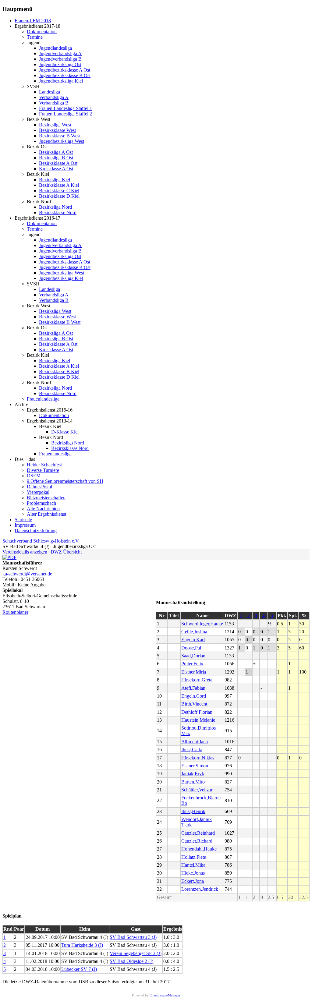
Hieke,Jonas (193, 872)
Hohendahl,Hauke (199, 848)
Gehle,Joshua (194, 631)
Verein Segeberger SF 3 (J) (135, 953)
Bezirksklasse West (57, 130)
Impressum (25, 525)
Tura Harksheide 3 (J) (82, 945)
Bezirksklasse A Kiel (59, 185)
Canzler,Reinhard (198, 833)
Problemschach (41, 503)
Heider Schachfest (44, 464)
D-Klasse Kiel (65, 431)
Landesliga (49, 91)
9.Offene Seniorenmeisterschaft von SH (65, 481)
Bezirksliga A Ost (56, 152)
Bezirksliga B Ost (56, 157)
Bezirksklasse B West (59, 135)
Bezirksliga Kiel (54, 179)
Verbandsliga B (54, 102)
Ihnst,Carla (191, 749)
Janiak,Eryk (192, 773)
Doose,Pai (191, 647)
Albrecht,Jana (194, 741)
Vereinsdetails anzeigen (24, 551)
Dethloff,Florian (196, 712)
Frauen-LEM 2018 (33, 20)
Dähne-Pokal (39, 486)
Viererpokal (38, 492)
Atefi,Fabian (193, 688)
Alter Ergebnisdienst (46, 514)
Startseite (23, 519)
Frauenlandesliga (43, 398)
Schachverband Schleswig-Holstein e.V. (41, 540)
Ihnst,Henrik (193, 811)
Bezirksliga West (55, 124)
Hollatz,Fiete (193, 857)
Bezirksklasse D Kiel (59, 196)
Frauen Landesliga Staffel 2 (65, 113)
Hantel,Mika (193, 865)
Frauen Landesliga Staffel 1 (65, 108)
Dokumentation (42, 31)
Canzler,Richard (196, 841)
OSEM (34, 475)
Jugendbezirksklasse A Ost (64, 70)
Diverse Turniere (43, 470)
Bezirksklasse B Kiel (59, 371)
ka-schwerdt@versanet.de (27, 573)
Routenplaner (15, 612)
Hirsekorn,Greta (196, 679)
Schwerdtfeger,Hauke (202, 623)
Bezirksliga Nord (55, 207)
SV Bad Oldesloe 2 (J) (131, 961)
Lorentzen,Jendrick (199, 889)
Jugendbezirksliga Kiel (61, 80)
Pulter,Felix (192, 663)
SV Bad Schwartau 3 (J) (133, 937)
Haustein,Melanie (198, 720)
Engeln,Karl (193, 639)
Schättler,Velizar (196, 789)
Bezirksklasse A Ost (58, 163)
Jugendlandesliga (55, 48)
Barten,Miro (193, 781)
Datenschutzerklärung (36, 530)
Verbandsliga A (54, 97)
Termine (35, 37)
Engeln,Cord (193, 696)
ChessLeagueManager (165, 995)
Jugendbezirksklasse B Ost (64, 75)
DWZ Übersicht (66, 551)
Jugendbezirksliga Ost (60, 64)
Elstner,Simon (194, 765)
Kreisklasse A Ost (56, 168)
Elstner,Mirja (193, 671)
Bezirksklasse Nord (57, 212)
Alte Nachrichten (43, 508)
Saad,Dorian (193, 655)
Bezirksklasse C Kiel (59, 190)
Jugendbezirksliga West (61, 141)
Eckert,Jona (192, 881)
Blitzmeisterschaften (46, 497)
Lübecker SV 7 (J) (79, 969)
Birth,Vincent (194, 703)
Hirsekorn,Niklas (197, 757)
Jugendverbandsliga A (60, 53)
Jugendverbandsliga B (60, 59)
